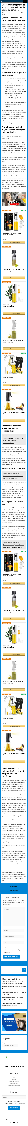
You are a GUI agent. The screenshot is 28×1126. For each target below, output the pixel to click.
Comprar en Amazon (15, 242)
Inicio (14, 1077)
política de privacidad (20, 1103)
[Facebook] (10, 1122)
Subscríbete (14, 1107)
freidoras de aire (17, 12)
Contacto (14, 1079)
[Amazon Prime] (23, 237)
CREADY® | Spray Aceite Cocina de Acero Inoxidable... (13, 376)
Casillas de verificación (14, 1101)
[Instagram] (17, 1122)
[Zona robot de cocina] (7, 2)
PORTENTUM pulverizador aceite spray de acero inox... (13, 305)
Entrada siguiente (14, 890)
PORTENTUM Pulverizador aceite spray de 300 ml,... (13, 341)
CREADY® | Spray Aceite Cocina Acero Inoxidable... (12, 233)
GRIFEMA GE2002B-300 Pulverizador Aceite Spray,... (13, 270)
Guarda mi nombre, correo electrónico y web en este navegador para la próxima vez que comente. (13, 950)
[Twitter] (14, 1122)
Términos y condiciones (14, 1085)
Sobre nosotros (14, 1083)
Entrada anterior (14, 886)
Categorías (4, 1042)
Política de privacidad (14, 1081)
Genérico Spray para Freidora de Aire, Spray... (14, 413)
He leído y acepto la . (15, 1103)
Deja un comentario (7, 12)
